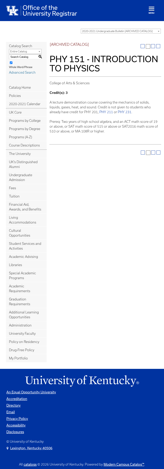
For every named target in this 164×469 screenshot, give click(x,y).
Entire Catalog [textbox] (18, 51)
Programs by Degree (24, 129)
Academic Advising (23, 256)
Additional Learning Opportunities (24, 314)
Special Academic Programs (22, 275)
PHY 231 (124, 112)
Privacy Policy (17, 418)
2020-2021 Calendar (24, 104)
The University (20, 154)
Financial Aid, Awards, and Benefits (25, 207)
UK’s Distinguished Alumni (23, 164)
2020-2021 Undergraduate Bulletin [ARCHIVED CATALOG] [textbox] (117, 31)
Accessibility (16, 425)
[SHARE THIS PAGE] (148, 46)
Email (10, 412)
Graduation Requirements (19, 301)
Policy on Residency (24, 342)
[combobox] (121, 31)
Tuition (14, 196)
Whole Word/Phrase (20, 67)
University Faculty (22, 333)
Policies (15, 96)
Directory (13, 405)
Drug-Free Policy (21, 350)
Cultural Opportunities (19, 233)
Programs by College (25, 120)
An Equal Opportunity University (31, 392)
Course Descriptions (24, 145)
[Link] (82, 381)
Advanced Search (22, 72)
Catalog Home (20, 87)
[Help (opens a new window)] (158, 46)
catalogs (30, 464)
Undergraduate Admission (20, 177)
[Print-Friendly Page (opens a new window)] (153, 46)
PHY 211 (106, 112)
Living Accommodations (22, 220)
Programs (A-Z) (20, 137)
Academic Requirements (19, 288)
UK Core (15, 112)
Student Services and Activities (25, 246)
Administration (20, 325)
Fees (12, 188)
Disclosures (15, 432)
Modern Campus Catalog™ (124, 464)
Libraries (15, 265)
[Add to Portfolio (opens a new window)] (143, 46)
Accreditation (16, 399)
